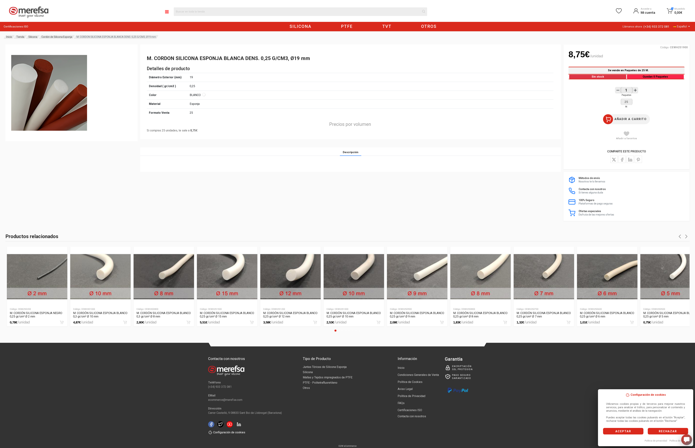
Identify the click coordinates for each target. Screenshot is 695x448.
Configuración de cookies (229, 432)
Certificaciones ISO (16, 26)
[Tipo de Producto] (166, 11)
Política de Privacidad (411, 396)
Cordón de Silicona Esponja (56, 36)
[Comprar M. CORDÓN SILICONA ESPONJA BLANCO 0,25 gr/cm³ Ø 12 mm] (315, 322)
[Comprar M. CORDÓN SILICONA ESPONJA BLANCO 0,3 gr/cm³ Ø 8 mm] (188, 322)
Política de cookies (679, 440)
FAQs (401, 403)
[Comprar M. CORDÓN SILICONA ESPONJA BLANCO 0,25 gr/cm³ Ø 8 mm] (505, 322)
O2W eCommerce (347, 446)
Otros (306, 388)
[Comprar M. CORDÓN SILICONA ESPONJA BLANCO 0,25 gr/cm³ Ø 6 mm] (632, 322)
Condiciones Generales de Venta (418, 375)
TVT (386, 26)
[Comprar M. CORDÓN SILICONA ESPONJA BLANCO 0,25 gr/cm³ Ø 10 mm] (378, 322)
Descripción (350, 152)
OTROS (429, 26)
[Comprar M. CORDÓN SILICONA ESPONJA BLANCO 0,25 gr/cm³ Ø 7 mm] (568, 322)
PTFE (347, 26)
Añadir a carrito (630, 119)
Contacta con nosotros (412, 416)
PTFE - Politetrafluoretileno (320, 382)
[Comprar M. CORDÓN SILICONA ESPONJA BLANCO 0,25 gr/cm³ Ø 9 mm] (442, 322)
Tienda (20, 36)
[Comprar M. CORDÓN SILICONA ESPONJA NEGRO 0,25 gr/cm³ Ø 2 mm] (61, 322)
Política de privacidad (656, 440)
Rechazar (668, 431)
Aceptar (623, 431)
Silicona (32, 36)
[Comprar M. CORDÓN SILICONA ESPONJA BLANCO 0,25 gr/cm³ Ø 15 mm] (251, 322)
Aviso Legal (405, 389)
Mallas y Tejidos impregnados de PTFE (327, 377)
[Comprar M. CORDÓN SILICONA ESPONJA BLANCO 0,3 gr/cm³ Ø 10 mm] (125, 322)
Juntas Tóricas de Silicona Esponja (325, 367)
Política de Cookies (410, 382)
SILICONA (300, 26)
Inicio (9, 36)
